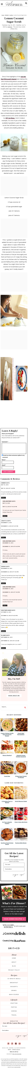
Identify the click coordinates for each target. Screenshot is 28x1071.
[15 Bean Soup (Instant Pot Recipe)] (20, 773)
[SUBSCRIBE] (14, 875)
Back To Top (13, 1051)
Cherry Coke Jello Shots (21, 822)
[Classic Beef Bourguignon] (20, 730)
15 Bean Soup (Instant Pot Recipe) (21, 777)
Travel (14, 1015)
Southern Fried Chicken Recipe (7, 843)
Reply (3, 497)
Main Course (14, 994)
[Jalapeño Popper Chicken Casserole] (20, 752)
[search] (26, 4)
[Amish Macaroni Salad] (20, 798)
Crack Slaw (7, 776)
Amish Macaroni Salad (21, 801)
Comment (5, 441)
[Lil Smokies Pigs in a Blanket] (7, 798)
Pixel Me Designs (16, 1054)
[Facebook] (12, 1043)
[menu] (2, 4)
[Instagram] (15, 1043)
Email (4, 465)
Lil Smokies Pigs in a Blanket (7, 802)
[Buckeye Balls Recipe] (20, 840)
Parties (14, 1007)
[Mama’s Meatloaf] (7, 752)
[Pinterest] (8, 1043)
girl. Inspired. (14, 3)
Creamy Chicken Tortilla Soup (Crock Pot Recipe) (7, 735)
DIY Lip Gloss (10, 118)
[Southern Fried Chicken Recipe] (7, 840)
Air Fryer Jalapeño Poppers (7, 822)
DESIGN (7, 15)
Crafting (11, 15)
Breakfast (14, 982)
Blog (14, 966)
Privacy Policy (14, 970)
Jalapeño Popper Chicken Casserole (21, 756)
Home (3, 15)
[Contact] (19, 1043)
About (14, 962)
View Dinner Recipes (13, 919)
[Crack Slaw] (7, 773)
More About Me (14, 695)
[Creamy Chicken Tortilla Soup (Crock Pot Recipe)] (7, 730)
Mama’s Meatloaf (7, 755)
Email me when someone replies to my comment (13, 456)
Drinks (14, 990)
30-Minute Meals (14, 978)
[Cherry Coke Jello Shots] (20, 819)
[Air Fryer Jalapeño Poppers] (7, 819)
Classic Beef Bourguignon (20, 734)
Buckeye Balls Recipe (20, 843)
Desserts (14, 986)
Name (4, 459)
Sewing (14, 1011)
